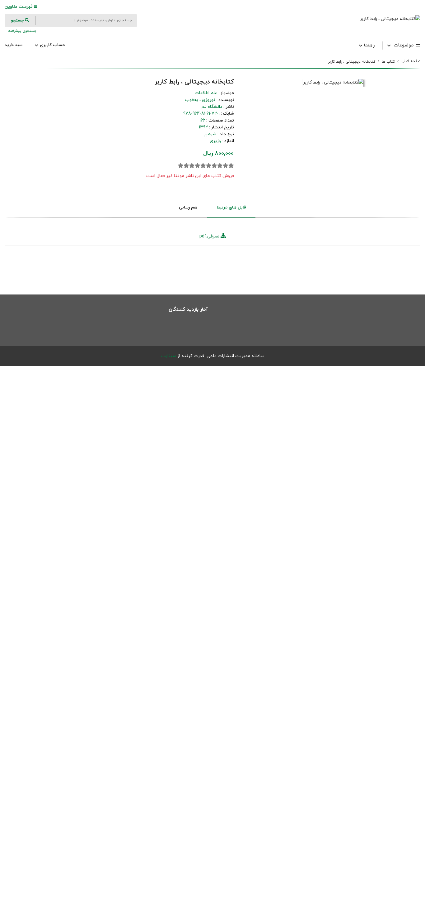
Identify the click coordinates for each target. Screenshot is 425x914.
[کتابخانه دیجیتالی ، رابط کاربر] (390, 19)
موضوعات (403, 45)
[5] (209, 166)
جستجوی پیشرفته (21, 30)
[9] (186, 166)
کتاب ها (388, 61)
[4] (214, 166)
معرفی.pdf (210, 236)
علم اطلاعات (206, 93)
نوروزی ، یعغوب (200, 100)
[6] (203, 166)
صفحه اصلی (410, 61)
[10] (181, 166)
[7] (197, 166)
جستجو (18, 20)
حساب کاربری (52, 45)
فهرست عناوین (19, 7)
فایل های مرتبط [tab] (231, 207)
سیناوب (168, 356)
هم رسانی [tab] (188, 207)
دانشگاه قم (212, 107)
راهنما (369, 45)
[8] (192, 166)
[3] (220, 166)
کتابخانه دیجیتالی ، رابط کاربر (351, 61)
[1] (231, 166)
